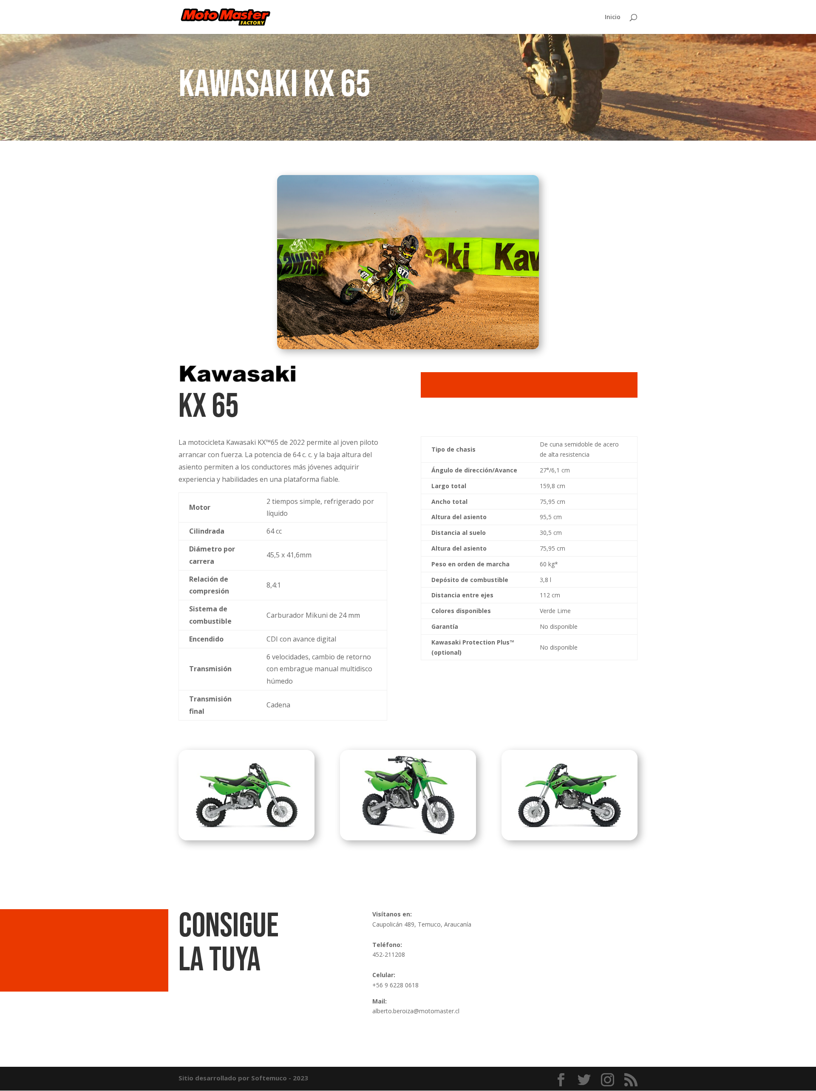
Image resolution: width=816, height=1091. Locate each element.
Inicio (612, 17)
